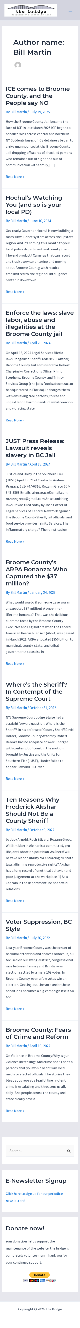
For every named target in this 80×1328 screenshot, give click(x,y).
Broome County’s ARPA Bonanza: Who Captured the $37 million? (36, 573)
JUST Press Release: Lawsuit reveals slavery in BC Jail (35, 448)
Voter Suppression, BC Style (39, 925)
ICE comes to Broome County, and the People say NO (38, 95)
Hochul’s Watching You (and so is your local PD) (34, 204)
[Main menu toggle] (71, 10)
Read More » (15, 177)
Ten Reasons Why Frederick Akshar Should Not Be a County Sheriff (32, 810)
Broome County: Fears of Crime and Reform (38, 1033)
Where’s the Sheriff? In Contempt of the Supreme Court (36, 691)
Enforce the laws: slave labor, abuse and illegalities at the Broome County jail (40, 323)
